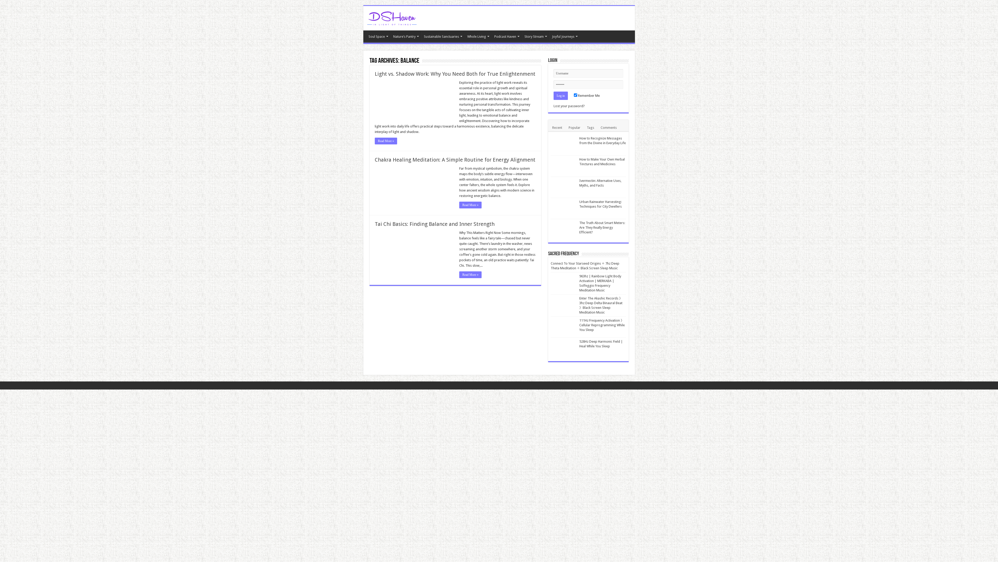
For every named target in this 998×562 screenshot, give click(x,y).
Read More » (386, 141)
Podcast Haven (505, 37)
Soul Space (377, 37)
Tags (590, 128)
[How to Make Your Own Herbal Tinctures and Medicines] (564, 166)
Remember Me (588, 96)
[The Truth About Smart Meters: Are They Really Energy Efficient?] (564, 229)
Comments (609, 128)
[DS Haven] (392, 17)
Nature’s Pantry (404, 37)
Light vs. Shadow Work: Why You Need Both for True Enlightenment (455, 74)
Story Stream (534, 37)
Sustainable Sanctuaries (441, 37)
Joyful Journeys (563, 37)
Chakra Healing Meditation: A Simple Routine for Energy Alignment (455, 160)
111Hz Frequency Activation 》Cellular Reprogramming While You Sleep (602, 325)
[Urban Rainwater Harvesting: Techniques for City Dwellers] (564, 208)
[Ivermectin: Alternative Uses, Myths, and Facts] (564, 187)
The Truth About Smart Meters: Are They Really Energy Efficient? (602, 227)
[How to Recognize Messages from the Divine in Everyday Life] (564, 145)
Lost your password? (569, 106)
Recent (557, 128)
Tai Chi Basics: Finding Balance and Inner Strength (435, 224)
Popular (574, 128)
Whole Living (476, 37)
